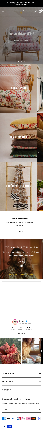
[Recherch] (36, 11)
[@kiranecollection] (15, 322)
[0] (39, 11)
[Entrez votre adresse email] (39, 410)
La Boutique (8, 373)
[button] (21, 40)
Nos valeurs (8, 381)
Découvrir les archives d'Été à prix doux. (22, 3)
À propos (6, 389)
